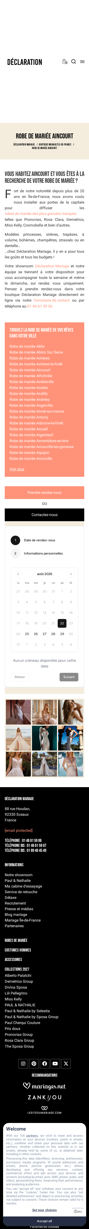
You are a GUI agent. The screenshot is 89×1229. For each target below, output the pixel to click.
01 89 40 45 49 (36, 850)
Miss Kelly (13, 999)
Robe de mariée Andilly (28, 393)
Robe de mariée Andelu (28, 387)
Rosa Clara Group (19, 1040)
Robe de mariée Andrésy (29, 399)
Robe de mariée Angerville (31, 405)
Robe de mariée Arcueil (28, 429)
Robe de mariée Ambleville (31, 382)
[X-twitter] (66, 1063)
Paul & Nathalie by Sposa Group (31, 1017)
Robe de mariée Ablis (27, 346)
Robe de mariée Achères (29, 358)
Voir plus (16, 469)
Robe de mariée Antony (28, 417)
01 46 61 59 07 (36, 845)
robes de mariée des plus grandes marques (40, 213)
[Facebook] (44, 1063)
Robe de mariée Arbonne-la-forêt (36, 423)
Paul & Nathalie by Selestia (27, 1011)
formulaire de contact (52, 300)
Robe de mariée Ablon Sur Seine (36, 352)
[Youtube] (55, 1063)
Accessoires (13, 959)
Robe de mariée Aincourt (29, 370)
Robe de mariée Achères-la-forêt (35, 364)
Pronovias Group (19, 1034)
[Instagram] (23, 1063)
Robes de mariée (16, 940)
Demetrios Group (19, 981)
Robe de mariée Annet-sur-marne (36, 411)
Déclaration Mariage (52, 266)
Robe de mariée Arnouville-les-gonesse (41, 446)
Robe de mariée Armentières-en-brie (38, 441)
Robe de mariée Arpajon (29, 452)
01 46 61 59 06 (39, 306)
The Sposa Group (19, 1046)
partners (32, 1135)
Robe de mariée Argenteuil (31, 435)
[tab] (44, 492)
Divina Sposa (16, 987)
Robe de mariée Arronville (30, 458)
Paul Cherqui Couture (22, 1022)
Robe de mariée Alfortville (30, 376)
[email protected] (19, 830)
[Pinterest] (34, 1063)
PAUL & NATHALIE (20, 1005)
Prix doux (12, 1028)
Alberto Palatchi (18, 975)
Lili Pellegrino (16, 993)
